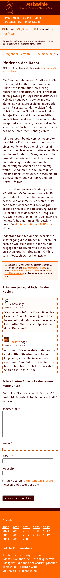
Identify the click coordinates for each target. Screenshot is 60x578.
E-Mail (7, 456)
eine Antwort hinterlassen (25, 270)
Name (7, 443)
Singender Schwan (17, 54)
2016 (5, 535)
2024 (26, 527)
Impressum (32, 22)
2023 (36, 527)
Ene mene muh (45, 54)
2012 (46, 535)
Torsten (15, 342)
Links (38, 18)
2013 (36, 535)
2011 (5, 539)
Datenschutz (13, 22)
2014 (26, 535)
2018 (36, 531)
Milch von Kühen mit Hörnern (34, 224)
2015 (16, 535)
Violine (7, 571)
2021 (5, 531)
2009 (26, 539)
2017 (46, 531)
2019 (26, 531)
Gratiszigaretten (29, 555)
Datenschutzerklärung (39, 481)
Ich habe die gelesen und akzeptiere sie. (28, 483)
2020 (16, 531)
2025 (16, 527)
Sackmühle (37, 5)
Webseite (8, 469)
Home (6, 18)
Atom (26, 29)
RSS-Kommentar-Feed (34, 267)
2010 (16, 539)
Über (16, 18)
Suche (27, 18)
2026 (5, 527)
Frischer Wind (28, 567)
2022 (46, 527)
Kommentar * (11, 409)
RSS (19, 29)
